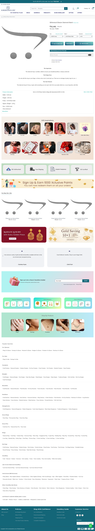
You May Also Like (6, 193)
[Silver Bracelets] (68, 304)
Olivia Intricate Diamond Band (58, 218)
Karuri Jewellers (58, 60)
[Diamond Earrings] (13, 304)
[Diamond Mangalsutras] (20, 304)
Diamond (85, 33)
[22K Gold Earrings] (44, 304)
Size (56, 33)
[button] (2, 255)
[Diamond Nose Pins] (26, 304)
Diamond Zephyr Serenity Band (81, 218)
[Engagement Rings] (7, 304)
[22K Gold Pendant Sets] (37, 304)
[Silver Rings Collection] (81, 304)
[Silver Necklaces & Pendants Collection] (88, 304)
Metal (65, 33)
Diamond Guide (88, 33)
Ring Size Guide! (59, 33)
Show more (5, 111)
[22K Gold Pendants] (57, 304)
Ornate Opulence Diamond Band (12, 218)
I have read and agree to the (73, 284)
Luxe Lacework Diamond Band (35, 218)
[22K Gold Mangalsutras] (50, 304)
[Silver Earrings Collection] (75, 304)
